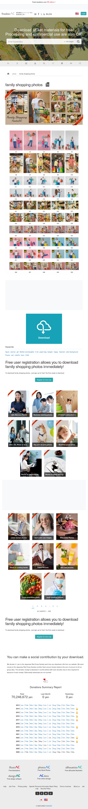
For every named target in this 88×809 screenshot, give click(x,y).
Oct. (63, 705)
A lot (36, 352)
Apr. (36, 705)
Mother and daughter (27, 352)
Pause (7, 355)
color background (72, 352)
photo (14, 74)
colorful (17, 355)
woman (13, 352)
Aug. (54, 705)
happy (56, 352)
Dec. (73, 705)
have (22, 355)
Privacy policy (22, 786)
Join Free (12, 786)
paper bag (42, 352)
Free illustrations (14, 770)
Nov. (68, 705)
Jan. (22, 705)
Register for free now (44, 380)
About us (77, 786)
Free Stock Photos (44, 770)
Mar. (31, 705)
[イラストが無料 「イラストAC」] (8, 13)
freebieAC (48, 806)
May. (40, 705)
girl (18, 352)
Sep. (59, 705)
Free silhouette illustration (73, 770)
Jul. (50, 705)
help (4, 786)
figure (7, 352)
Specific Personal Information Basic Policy (43, 786)
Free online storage (44, 779)
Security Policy (45, 788)
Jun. (45, 705)
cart (12, 355)
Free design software (14, 779)
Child (27, 355)
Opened (62, 352)
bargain (50, 352)
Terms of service (65, 786)
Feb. (27, 705)
